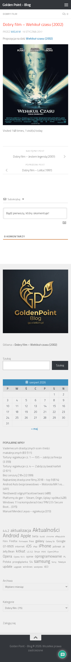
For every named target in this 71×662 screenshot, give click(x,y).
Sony (54, 562)
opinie (29, 556)
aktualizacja (21, 530)
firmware (23, 541)
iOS (29, 546)
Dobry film (10, 14)
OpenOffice (53, 551)
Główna (7, 345)
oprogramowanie (48, 556)
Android (11, 535)
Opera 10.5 (19, 556)
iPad (35, 546)
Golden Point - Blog (16, 4)
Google (61, 541)
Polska (7, 562)
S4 (31, 562)
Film (5, 541)
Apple (26, 536)
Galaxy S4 (50, 541)
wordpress (38, 566)
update (7, 566)
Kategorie (8, 602)
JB (63, 546)
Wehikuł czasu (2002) (39, 38)
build (42, 536)
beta (35, 536)
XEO (46, 567)
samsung (42, 561)
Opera (7, 556)
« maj (34, 429)
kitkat (20, 551)
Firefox (13, 541)
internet (20, 546)
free (31, 541)
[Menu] (66, 4)
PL (64, 556)
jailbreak (57, 546)
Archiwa (7, 581)
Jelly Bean (8, 551)
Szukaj (7, 358)
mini (43, 551)
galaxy (39, 541)
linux (37, 551)
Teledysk (62, 562)
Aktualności (46, 529)
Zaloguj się (9, 623)
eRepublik (60, 536)
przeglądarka (20, 562)
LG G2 (30, 551)
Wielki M (16, 32)
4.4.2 (6, 530)
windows (27, 567)
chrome (50, 536)
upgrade (17, 567)
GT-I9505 (8, 546)
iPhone (45, 546)
